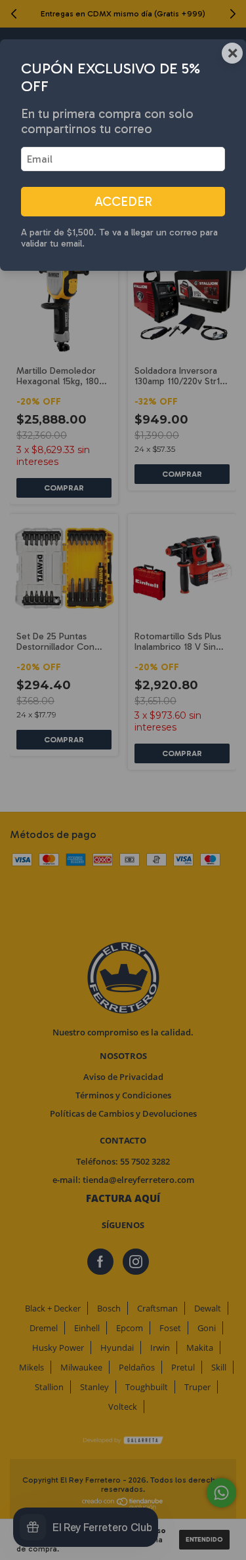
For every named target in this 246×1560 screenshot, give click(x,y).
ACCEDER (123, 201)
